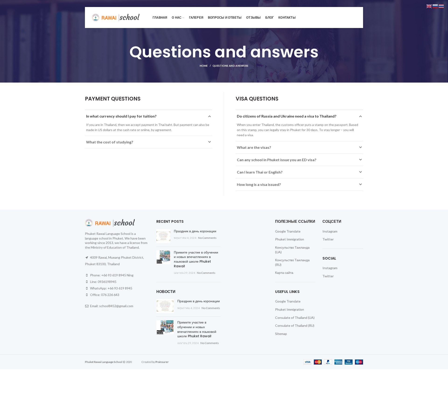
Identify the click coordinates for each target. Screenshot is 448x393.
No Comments (207, 238)
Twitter (328, 239)
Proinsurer (162, 361)
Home (204, 65)
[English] (429, 6)
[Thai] (441, 6)
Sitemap (281, 334)
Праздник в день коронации (195, 231)
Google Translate (288, 231)
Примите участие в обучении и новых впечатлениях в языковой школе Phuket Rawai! (196, 259)
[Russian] (435, 6)
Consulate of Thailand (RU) (294, 325)
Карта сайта (284, 273)
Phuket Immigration (289, 239)
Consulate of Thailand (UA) (295, 318)
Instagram (329, 231)
